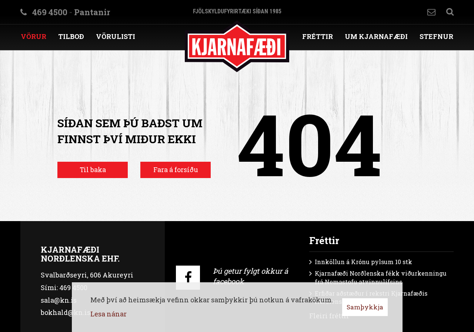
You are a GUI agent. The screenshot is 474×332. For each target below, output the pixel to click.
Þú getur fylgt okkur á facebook (250, 276)
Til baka (93, 169)
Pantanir (92, 12)
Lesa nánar (108, 313)
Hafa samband (431, 12)
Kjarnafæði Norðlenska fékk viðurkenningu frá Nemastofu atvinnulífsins (381, 277)
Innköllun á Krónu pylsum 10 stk (363, 262)
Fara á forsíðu (175, 169)
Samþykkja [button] (365, 307)
